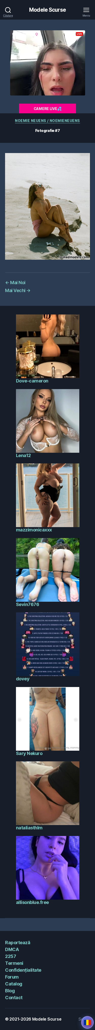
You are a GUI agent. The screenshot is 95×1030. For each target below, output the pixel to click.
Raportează (17, 942)
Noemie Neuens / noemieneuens (47, 120)
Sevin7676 (27, 604)
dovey (23, 678)
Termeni (14, 963)
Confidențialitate (23, 970)
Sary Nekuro (29, 753)
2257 (10, 956)
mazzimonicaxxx (34, 529)
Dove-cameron (32, 380)
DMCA (12, 949)
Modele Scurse (47, 9)
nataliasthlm (29, 827)
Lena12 (23, 455)
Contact (14, 997)
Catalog (13, 983)
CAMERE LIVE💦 (48, 108)
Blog (10, 990)
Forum (12, 977)
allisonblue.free (32, 902)
